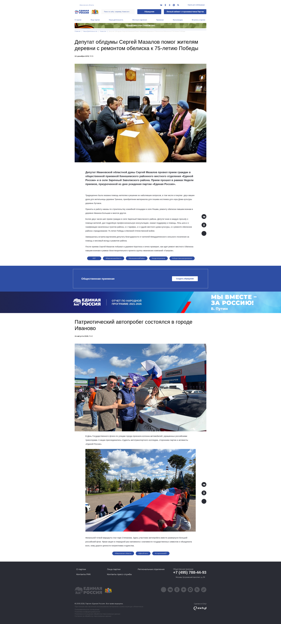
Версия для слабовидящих (196, 5)
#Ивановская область (123, 553)
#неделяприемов (158, 258)
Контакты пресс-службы (119, 574)
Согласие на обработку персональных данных (93, 616)
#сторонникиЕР (161, 553)
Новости (103, 31)
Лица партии (95, 20)
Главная (77, 31)
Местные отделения (139, 20)
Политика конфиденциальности (87, 612)
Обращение (149, 12)
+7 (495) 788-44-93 (189, 572)
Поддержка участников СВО (140, 26)
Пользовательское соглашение (87, 610)
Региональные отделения (151, 569)
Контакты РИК (83, 574)
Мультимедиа (178, 20)
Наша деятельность (116, 20)
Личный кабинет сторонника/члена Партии (185, 12)
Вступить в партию (198, 20)
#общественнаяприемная (182, 258)
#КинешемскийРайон (137, 258)
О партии (78, 20)
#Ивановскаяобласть (114, 258)
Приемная (160, 20)
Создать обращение (185, 279)
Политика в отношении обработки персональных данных (97, 614)
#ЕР (94, 258)
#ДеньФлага (143, 553)
